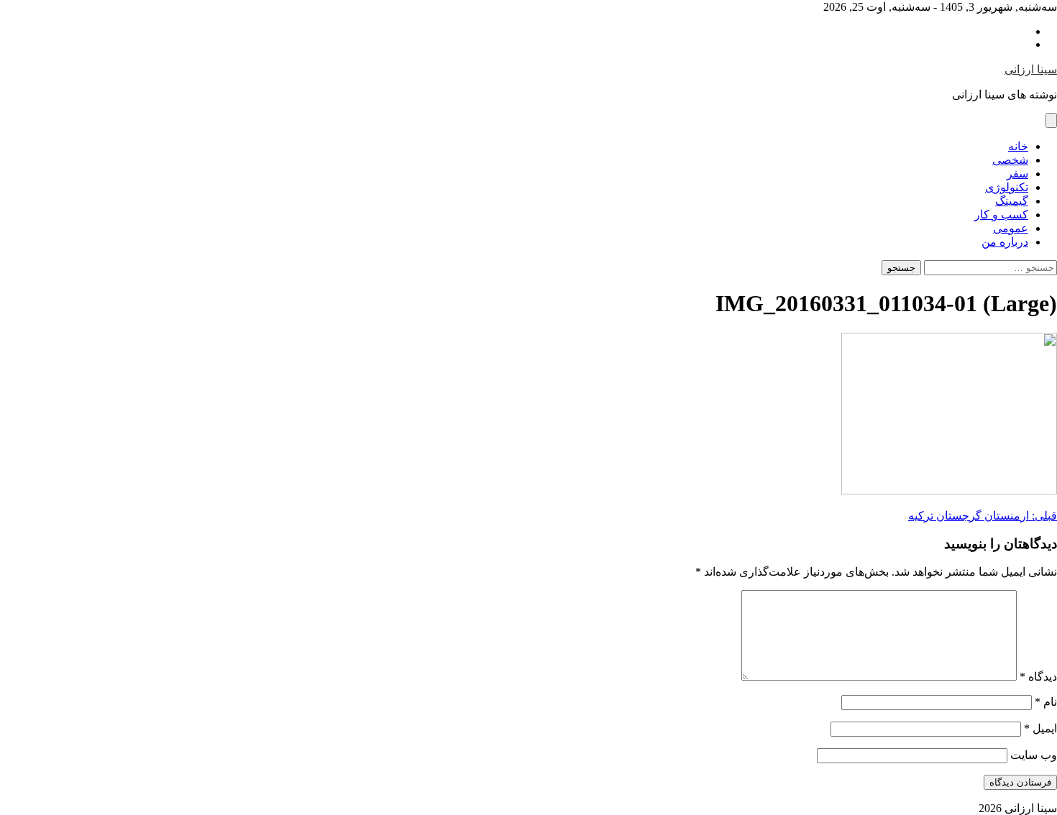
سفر (1017, 173)
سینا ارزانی (1031, 69)
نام (1046, 702)
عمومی (1010, 228)
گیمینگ (1011, 201)
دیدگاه (1038, 677)
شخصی (1010, 160)
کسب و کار (1001, 214)
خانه (1018, 146)
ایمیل (1040, 728)
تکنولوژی (1006, 187)
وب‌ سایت (1033, 755)
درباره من (1005, 242)
